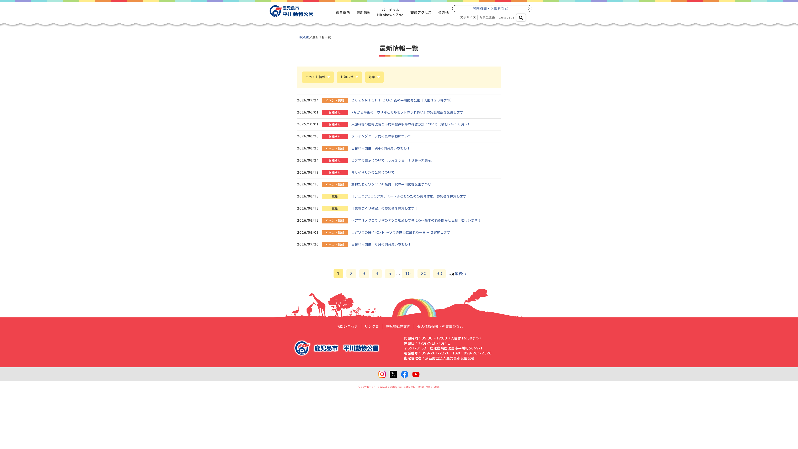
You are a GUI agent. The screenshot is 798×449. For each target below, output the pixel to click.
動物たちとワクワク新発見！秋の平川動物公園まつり (391, 184)
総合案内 (343, 12)
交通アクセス (421, 12)
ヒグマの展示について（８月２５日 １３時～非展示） (393, 160)
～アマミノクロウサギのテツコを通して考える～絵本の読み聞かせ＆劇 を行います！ (417, 220)
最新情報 (364, 12)
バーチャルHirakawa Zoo (390, 12)
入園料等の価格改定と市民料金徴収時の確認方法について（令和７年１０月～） (411, 124)
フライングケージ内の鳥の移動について (381, 136)
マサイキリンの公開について (373, 172)
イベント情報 (315, 77)
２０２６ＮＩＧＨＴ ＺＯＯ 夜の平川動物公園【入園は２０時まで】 (402, 100)
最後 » (460, 273)
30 (439, 273)
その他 (443, 12)
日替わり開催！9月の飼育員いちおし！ (380, 148)
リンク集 (372, 326)
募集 (372, 77)
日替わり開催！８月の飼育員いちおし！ (381, 244)
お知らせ (347, 77)
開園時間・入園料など (490, 8)
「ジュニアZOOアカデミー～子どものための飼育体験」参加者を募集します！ (410, 196)
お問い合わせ (347, 326)
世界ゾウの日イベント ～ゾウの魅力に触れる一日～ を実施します (400, 232)
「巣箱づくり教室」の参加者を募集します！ (384, 208)
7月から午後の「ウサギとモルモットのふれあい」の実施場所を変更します (407, 112)
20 (424, 273)
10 (408, 273)
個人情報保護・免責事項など (440, 326)
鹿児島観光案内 (398, 326)
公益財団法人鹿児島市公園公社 (450, 358)
